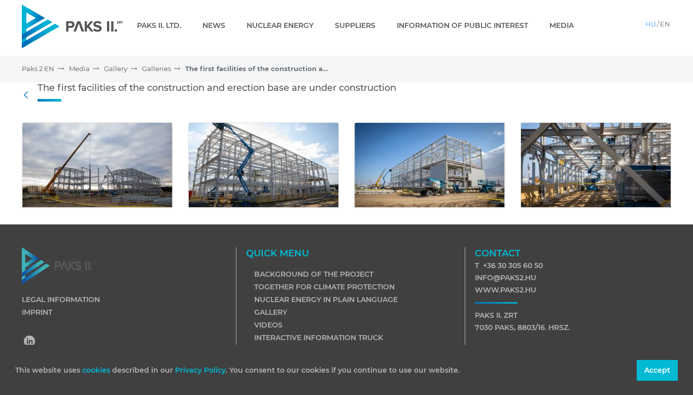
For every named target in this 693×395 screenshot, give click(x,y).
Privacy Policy (200, 370)
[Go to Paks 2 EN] (72, 26)
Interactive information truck (318, 337)
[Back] (28, 95)
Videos (268, 325)
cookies (97, 370)
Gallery (270, 312)
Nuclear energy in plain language (326, 299)
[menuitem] (163, 25)
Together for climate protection (324, 286)
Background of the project (313, 274)
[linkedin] (30, 342)
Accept (657, 370)
